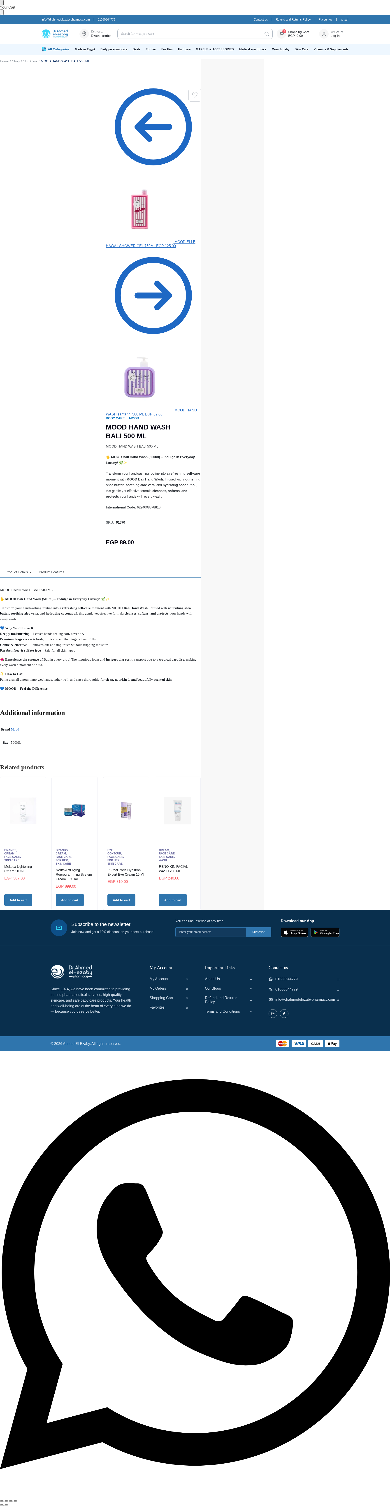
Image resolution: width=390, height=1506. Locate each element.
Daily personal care (113, 49)
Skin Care (301, 49)
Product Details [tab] (16, 572)
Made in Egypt (85, 49)
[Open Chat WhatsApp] (195, 1496)
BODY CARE (115, 418)
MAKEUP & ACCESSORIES (215, 49)
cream (9, 853)
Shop (16, 61)
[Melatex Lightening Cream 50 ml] (23, 810)
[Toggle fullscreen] (6, 1501)
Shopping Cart (161, 998)
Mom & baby (280, 49)
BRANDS (10, 850)
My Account (159, 979)
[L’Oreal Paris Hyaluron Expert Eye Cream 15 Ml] (126, 810)
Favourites (325, 19)
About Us (212, 979)
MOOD (134, 418)
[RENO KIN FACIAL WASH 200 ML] (177, 810)
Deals (136, 49)
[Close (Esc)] (15, 1501)
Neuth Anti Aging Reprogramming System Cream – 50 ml (74, 874)
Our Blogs (213, 988)
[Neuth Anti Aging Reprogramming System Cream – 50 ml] (74, 810)
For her (151, 49)
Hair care (184, 49)
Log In (335, 35)
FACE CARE (12, 857)
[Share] (11, 1501)
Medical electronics (252, 49)
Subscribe (258, 932)
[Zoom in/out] (2, 1501)
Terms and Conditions (222, 1011)
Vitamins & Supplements (331, 49)
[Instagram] (273, 1013)
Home (4, 61)
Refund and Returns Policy (293, 19)
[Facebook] (284, 1013)
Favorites (157, 1007)
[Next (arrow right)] (6, 1505)
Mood (15, 729)
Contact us (261, 19)
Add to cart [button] (18, 900)
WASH (163, 860)
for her (62, 860)
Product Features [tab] (51, 572)
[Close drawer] (2, 12)
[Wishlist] (194, 95)
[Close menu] (2, 2)
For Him (167, 49)
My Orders (158, 988)
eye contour (114, 852)
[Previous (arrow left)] (2, 1505)
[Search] (266, 34)
